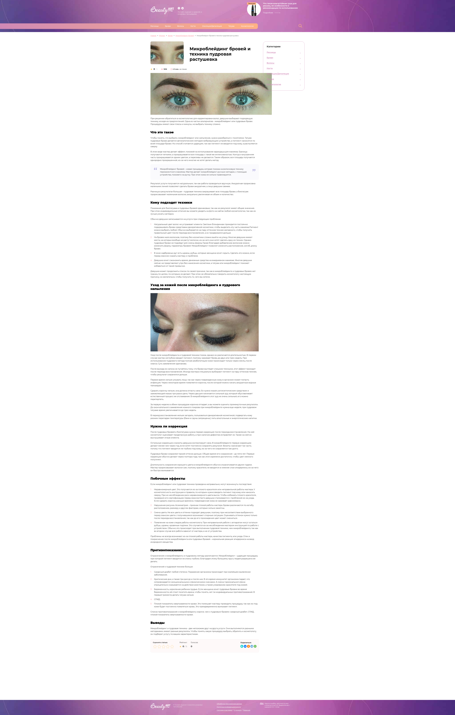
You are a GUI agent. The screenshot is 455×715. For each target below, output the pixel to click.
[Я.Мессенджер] (241, 646)
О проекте (237, 710)
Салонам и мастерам (224, 710)
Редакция (246, 710)
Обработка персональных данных (229, 704)
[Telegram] (251, 646)
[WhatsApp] (255, 646)
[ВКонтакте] (245, 646)
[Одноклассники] (248, 646)
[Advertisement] (204, 669)
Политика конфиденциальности (229, 707)
